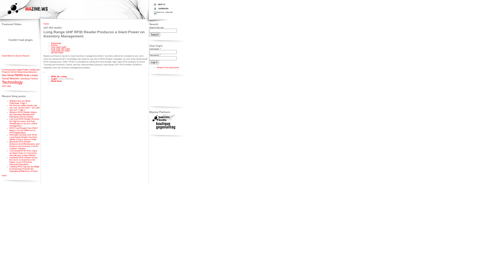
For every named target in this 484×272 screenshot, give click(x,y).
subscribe (169, 12)
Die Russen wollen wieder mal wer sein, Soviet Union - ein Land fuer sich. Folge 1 (24, 107)
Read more (56, 81)
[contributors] (162, 10)
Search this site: (156, 27)
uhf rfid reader (57, 53)
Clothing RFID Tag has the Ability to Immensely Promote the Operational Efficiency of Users (24, 168)
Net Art (13, 72)
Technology (12, 82)
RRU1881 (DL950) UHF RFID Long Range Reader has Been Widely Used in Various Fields (23, 137)
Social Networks (11, 78)
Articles (54, 45)
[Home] (24, 14)
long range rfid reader (60, 49)
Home (46, 24)
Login (54, 79)
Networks (32, 72)
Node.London (31, 75)
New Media (8, 75)
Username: (155, 49)
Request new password (168, 67)
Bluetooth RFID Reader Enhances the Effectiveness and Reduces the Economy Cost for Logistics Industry (24, 145)
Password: (155, 55)
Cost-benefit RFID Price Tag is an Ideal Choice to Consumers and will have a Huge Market (23, 153)
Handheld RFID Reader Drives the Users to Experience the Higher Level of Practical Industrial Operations (23, 160)
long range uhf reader (60, 51)
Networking (22, 72)
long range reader (59, 47)
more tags (6, 86)
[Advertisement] (161, 91)
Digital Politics (23, 70)
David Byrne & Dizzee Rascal (15, 56)
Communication (9, 70)
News (19, 75)
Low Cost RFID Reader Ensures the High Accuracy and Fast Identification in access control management (24, 122)
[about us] (162, 6)
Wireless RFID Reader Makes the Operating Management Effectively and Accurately (23, 114)
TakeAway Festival (29, 78)
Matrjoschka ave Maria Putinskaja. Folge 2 (19, 102)
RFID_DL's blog (59, 76)
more (4, 175)
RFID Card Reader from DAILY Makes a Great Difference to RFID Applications (23, 130)
